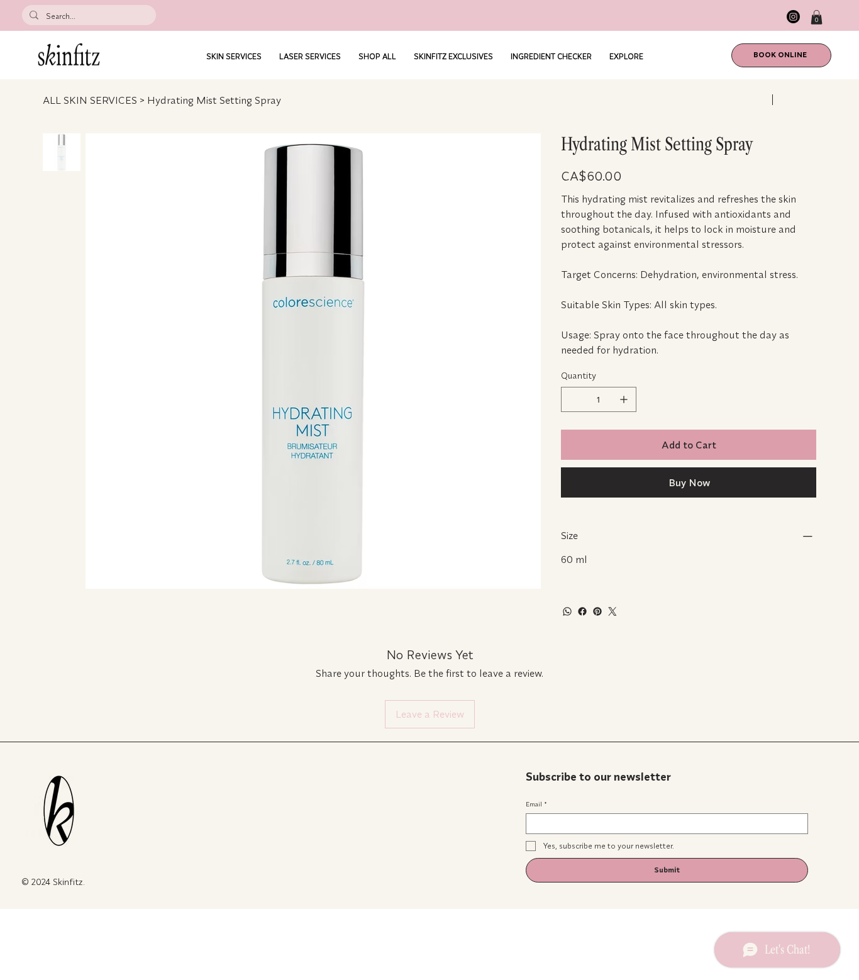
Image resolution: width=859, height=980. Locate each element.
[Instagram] (793, 16)
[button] (817, 17)
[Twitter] (612, 611)
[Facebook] (582, 611)
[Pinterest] (597, 611)
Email (536, 804)
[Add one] (623, 399)
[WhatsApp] (567, 611)
